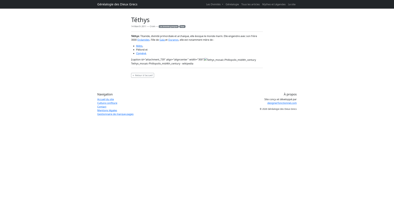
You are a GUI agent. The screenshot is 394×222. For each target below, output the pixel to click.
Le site (292, 4)
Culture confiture (107, 103)
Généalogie (232, 4)
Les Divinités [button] (213, 4)
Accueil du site (105, 99)
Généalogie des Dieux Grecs (117, 4)
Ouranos (173, 39)
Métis (139, 46)
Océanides (143, 39)
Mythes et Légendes (274, 4)
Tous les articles (250, 4)
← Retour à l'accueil (143, 75)
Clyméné (141, 53)
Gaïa (162, 39)
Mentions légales (107, 110)
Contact (101, 106)
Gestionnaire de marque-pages (115, 114)
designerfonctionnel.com (282, 103)
